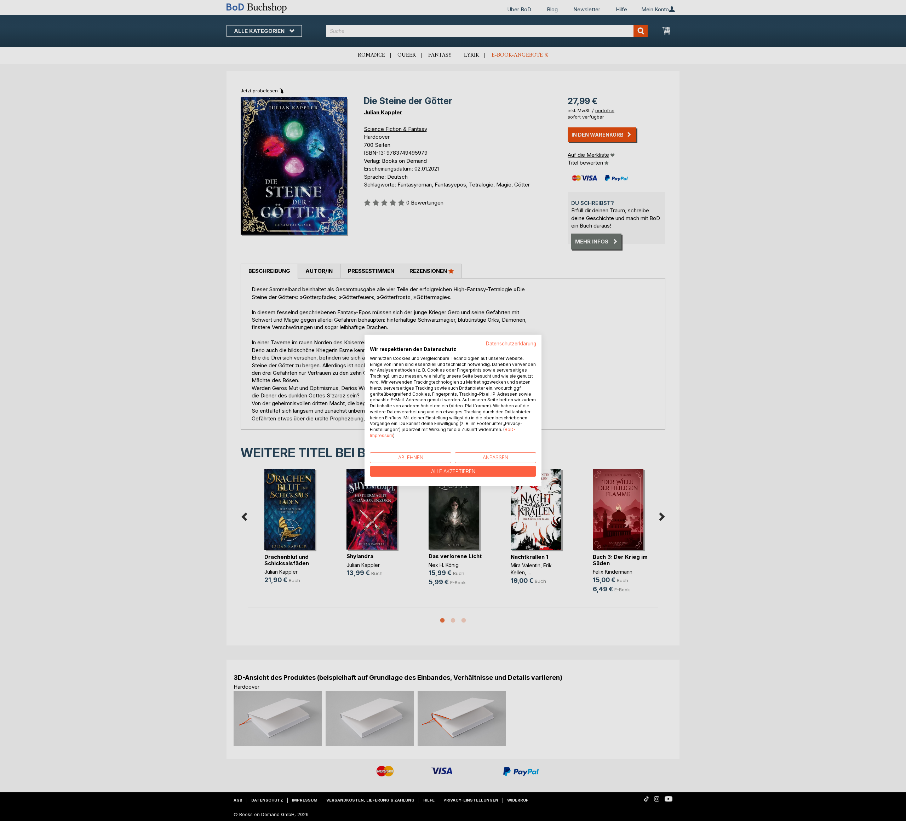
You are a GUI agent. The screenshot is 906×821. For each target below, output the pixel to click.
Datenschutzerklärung (511, 343)
